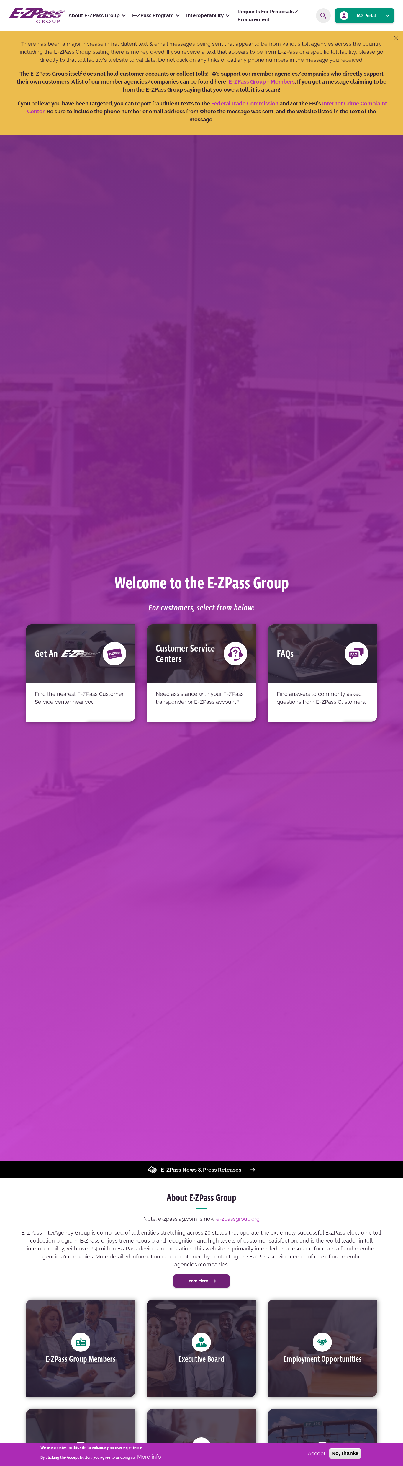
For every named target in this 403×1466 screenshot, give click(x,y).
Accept (316, 1453)
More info (149, 1456)
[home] (37, 15)
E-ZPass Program (153, 15)
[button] (97, 15)
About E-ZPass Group (94, 15)
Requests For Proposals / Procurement (267, 15)
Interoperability (205, 15)
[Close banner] (396, 38)
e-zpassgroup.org (238, 1219)
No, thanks (345, 1453)
